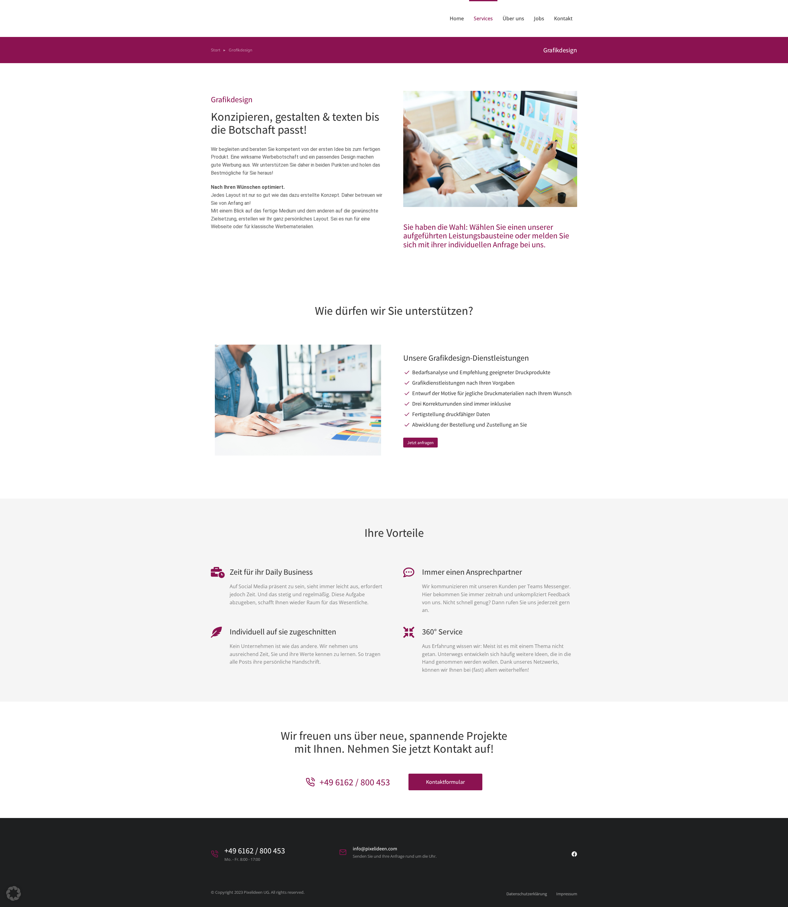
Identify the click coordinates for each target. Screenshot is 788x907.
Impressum (566, 894)
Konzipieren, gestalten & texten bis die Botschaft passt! (295, 123)
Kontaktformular (445, 781)
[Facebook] (574, 854)
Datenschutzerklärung (526, 894)
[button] (13, 893)
